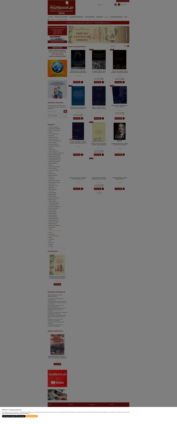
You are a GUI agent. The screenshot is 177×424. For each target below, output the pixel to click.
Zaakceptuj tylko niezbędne (9, 416)
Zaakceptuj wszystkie (31, 416)
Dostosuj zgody (20, 416)
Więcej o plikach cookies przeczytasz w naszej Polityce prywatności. (16, 413)
